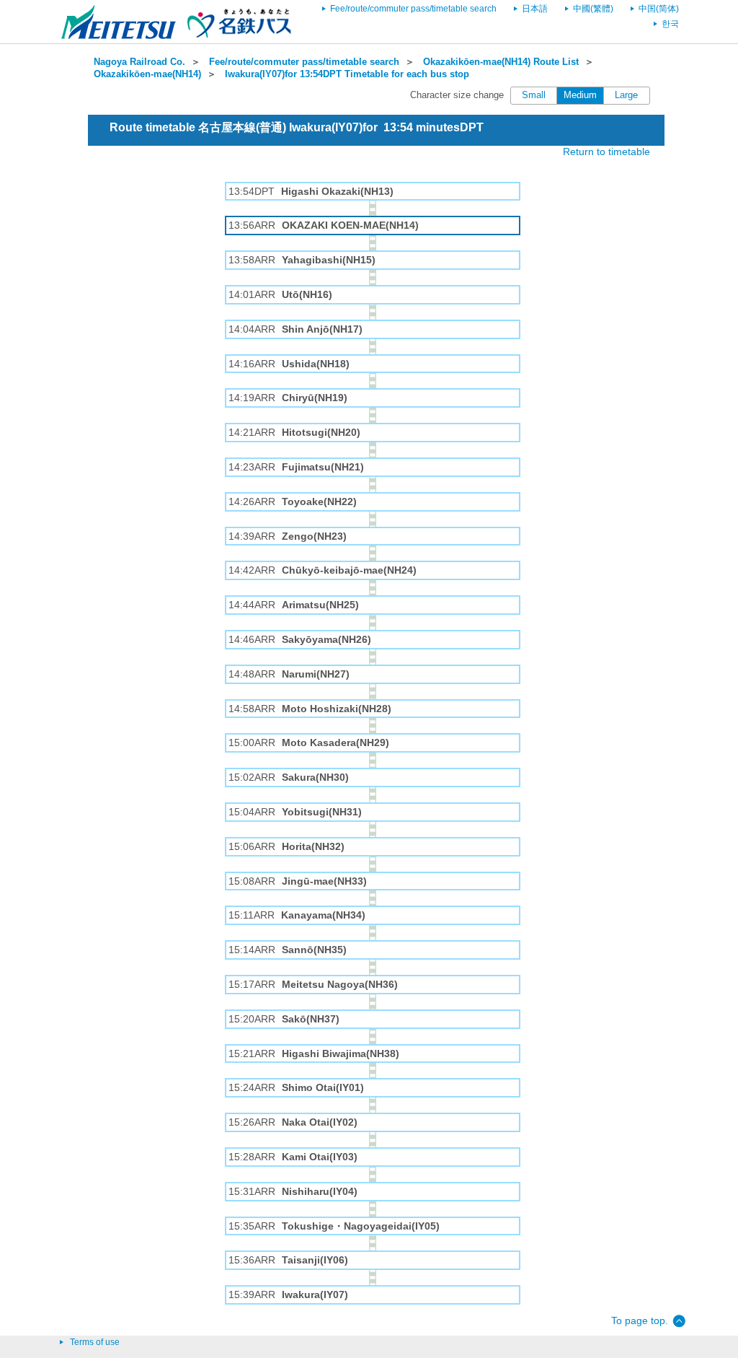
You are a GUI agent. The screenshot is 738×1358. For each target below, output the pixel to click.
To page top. (639, 1320)
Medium (580, 95)
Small (534, 95)
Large (626, 95)
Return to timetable (606, 151)
